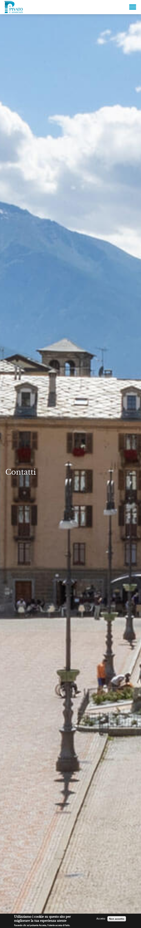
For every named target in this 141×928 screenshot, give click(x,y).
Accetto (100, 918)
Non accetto (116, 918)
